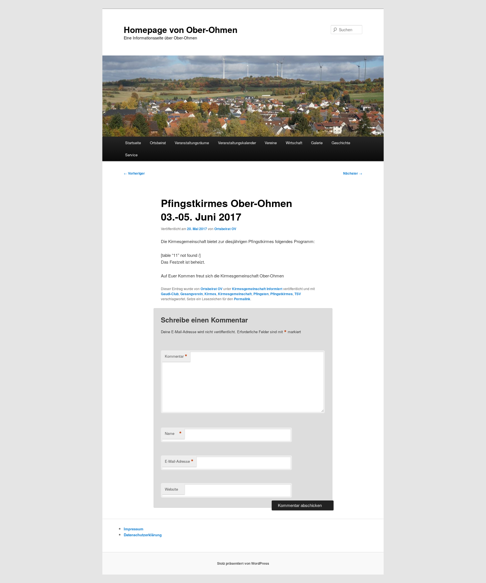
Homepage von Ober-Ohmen (180, 29)
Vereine (271, 142)
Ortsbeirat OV (225, 228)
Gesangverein (191, 293)
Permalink (242, 298)
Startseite (133, 142)
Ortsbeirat (158, 142)
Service (131, 154)
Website (171, 489)
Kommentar (176, 356)
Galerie (317, 142)
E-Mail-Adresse (179, 461)
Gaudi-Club (170, 293)
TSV (297, 293)
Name (173, 433)
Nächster (352, 173)
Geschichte (341, 142)
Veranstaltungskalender (237, 142)
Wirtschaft (294, 142)
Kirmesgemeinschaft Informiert (257, 288)
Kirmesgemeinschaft (235, 293)
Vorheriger (134, 173)
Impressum (133, 528)
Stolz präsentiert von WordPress (243, 563)
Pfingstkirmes (281, 293)
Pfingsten (261, 293)
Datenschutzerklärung (143, 534)
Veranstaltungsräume (192, 142)
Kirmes (210, 293)
